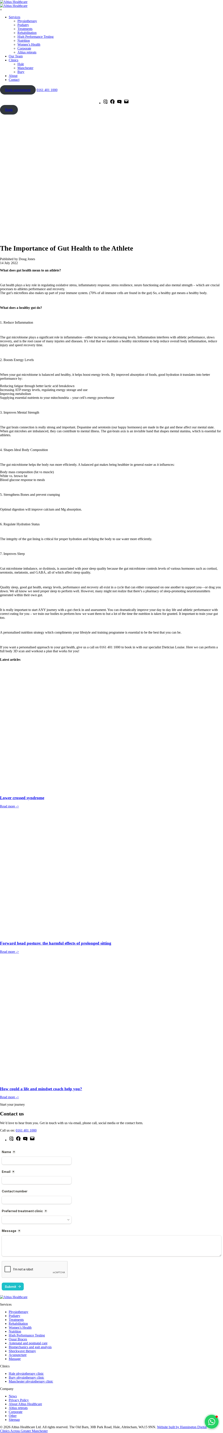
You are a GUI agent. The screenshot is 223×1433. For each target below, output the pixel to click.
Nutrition (23, 40)
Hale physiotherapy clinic (26, 1373)
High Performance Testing (35, 36)
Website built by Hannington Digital (182, 1427)
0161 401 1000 (47, 90)
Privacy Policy (19, 1400)
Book (9, 110)
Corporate (24, 48)
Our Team (16, 56)
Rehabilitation (27, 33)
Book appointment (17, 90)
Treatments (24, 29)
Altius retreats (26, 52)
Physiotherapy (27, 21)
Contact (14, 80)
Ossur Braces (18, 1339)
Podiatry (23, 25)
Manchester (25, 68)
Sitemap (14, 1419)
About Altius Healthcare (25, 1404)
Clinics (13, 60)
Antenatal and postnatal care (28, 1343)
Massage (15, 1359)
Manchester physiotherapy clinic (31, 1381)
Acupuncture (18, 1355)
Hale (20, 64)
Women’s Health (28, 44)
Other (13, 1416)
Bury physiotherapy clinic (26, 1377)
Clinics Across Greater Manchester (24, 1431)
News (13, 1396)
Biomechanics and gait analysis (30, 1347)
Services (14, 17)
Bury (20, 72)
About (13, 76)
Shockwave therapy (22, 1351)
